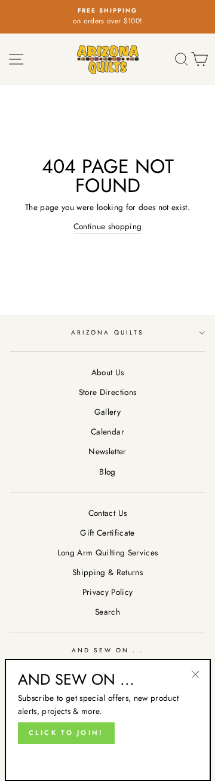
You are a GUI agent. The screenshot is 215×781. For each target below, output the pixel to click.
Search (107, 612)
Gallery (107, 412)
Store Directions (107, 392)
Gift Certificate (107, 533)
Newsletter (107, 451)
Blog (107, 472)
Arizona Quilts (107, 332)
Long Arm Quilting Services (107, 552)
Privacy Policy (107, 592)
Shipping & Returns (107, 572)
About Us (107, 372)
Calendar (107, 431)
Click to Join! (66, 732)
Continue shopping (107, 226)
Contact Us (107, 513)
